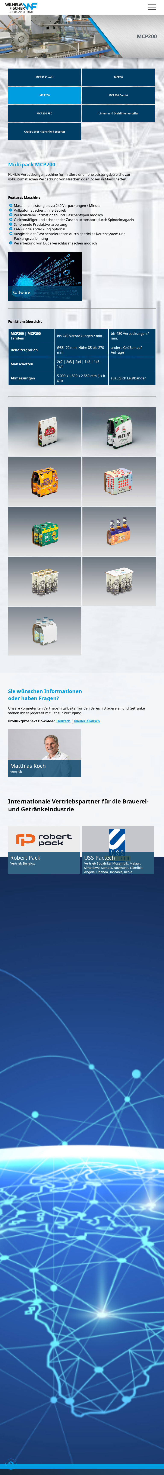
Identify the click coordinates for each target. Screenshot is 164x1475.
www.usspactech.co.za (102, 897)
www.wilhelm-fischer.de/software (30, 317)
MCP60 (118, 77)
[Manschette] (44, 431)
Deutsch (63, 721)
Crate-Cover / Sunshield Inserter (44, 131)
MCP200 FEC (44, 113)
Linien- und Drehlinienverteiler (118, 113)
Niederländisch (87, 721)
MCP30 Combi (44, 77)
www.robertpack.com (27, 884)
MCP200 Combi (118, 95)
